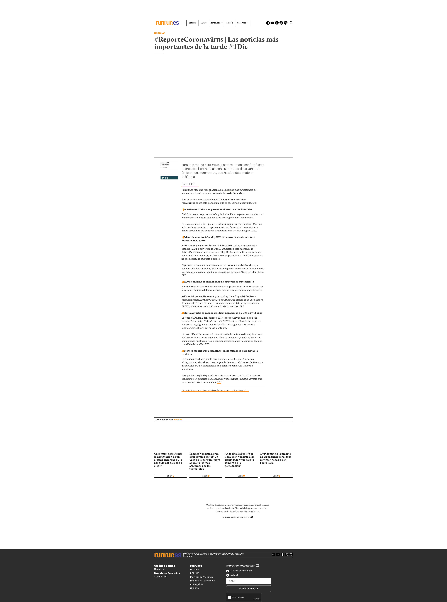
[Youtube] (272, 23)
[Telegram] (268, 23)
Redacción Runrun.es (165, 164)
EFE (219, 382)
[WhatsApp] (166, 172)
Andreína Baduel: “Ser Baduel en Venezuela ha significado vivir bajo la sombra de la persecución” (239, 460)
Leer (169, 476)
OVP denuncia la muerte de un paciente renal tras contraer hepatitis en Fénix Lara (275, 458)
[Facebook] (276, 23)
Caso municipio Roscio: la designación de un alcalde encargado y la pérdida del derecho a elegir (168, 460)
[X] (174, 172)
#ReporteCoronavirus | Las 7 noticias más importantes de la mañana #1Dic (215, 390)
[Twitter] (281, 23)
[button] (291, 22)
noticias (229, 190)
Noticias (159, 33)
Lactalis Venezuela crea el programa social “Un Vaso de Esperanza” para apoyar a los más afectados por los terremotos (204, 461)
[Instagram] (285, 23)
